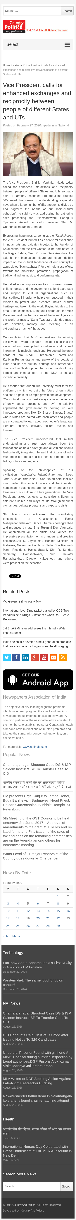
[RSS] (63, 658)
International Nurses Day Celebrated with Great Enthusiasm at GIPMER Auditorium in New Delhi (37, 1151)
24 (8, 925)
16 (68, 911)
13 (38, 911)
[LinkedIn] (26, 658)
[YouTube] (44, 658)
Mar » (16, 936)
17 (8, 918)
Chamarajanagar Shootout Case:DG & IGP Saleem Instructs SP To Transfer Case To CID (37, 769)
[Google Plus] (35, 658)
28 (48, 925)
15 (58, 911)
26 (28, 925)
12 (28, 911)
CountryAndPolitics (23, 1204)
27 (38, 925)
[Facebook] (16, 658)
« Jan (6, 936)
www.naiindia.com (35, 746)
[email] (54, 658)
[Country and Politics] (38, 26)
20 (38, 918)
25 (18, 925)
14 (48, 911)
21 (48, 918)
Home (6, 65)
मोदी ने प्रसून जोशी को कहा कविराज (22, 601)
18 (18, 918)
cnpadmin (47, 125)
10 (8, 911)
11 (18, 911)
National (17, 65)
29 (58, 925)
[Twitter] (7, 658)
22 (58, 918)
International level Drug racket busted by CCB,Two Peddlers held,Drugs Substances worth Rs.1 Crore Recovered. (36, 615)
